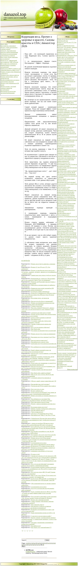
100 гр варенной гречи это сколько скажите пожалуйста (67, 313)
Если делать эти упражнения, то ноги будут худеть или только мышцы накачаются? (38, 364)
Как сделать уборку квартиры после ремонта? (9, 58)
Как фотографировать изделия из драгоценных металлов (10, 80)
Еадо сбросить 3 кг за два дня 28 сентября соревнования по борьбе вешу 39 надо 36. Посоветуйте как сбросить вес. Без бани (38, 428)
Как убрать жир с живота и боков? (41, 373)
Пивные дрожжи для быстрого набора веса (43, 408)
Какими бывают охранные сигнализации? (8, 66)
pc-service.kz (25, 260)
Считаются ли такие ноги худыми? (41, 312)
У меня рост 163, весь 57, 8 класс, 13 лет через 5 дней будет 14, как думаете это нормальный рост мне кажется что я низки (38, 460)
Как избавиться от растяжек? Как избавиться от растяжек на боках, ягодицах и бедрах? (36, 399)
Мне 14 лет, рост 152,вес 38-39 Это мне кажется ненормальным (66, 173)
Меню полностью (72, 369)
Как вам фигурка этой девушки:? (40, 384)
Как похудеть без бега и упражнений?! (42, 301)
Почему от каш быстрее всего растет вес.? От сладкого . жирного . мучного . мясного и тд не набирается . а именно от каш (39, 272)
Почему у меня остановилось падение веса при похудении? (65, 205)
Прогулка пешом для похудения (40, 402)
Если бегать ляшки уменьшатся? (40, 291)
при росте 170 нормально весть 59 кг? (42, 413)
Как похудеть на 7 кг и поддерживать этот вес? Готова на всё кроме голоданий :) (38, 367)
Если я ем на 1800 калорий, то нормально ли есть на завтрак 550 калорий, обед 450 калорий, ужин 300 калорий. (38, 480)
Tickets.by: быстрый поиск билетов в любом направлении (9, 51)
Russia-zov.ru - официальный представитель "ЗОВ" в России (9, 61)
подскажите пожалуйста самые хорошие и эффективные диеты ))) (67, 155)
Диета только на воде (37, 412)
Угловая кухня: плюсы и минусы (10, 75)
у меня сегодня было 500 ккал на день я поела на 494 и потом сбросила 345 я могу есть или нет (37, 424)
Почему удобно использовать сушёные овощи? (9, 48)
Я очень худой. (35, 454)
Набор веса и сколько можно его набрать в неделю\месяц (66, 66)
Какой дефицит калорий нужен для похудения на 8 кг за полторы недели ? (36, 350)
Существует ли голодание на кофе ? (41, 516)
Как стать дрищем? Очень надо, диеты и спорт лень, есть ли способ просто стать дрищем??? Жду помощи (37, 309)
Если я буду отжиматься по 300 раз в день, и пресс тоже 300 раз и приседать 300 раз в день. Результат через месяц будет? (38, 294)
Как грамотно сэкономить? (8, 46)
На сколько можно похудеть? (39, 407)
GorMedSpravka (30, 551)
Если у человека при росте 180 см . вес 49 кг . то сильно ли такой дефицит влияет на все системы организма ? (38, 493)
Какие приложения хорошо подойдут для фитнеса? (65, 347)
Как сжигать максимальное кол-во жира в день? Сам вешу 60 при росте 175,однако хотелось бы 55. (37, 445)
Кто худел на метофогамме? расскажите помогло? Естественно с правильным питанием (37, 464)
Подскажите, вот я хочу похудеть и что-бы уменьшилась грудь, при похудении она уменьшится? (38, 435)
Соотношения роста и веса (38, 443)
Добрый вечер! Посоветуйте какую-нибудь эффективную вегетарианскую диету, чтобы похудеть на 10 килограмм (38, 420)
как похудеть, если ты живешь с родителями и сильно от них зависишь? (66, 146)
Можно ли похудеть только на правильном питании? (65, 124)
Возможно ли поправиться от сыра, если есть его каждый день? (66, 344)
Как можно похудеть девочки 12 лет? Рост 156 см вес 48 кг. (66, 127)
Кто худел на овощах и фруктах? (40, 327)
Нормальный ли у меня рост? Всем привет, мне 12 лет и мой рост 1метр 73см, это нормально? (38, 279)
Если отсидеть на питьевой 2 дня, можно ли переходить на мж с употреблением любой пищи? (38, 393)
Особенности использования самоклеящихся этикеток (9, 54)
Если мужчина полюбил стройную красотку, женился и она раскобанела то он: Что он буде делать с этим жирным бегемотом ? (38, 468)
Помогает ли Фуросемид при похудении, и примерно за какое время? (66, 61)
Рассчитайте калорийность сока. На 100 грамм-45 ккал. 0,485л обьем (66, 242)
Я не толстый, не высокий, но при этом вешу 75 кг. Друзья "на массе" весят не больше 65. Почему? (39, 497)
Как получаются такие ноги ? (39, 340)
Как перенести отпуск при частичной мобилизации (8, 92)
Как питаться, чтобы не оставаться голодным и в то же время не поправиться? (36, 507)
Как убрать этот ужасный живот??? (41, 527)
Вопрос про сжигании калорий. (40, 500)
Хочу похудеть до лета (37, 389)
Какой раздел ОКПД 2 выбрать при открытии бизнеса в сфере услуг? (11, 69)
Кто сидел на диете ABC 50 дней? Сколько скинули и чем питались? (67, 298)
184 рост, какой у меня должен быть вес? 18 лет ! (66, 179)
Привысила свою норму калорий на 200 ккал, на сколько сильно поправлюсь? (37, 289)
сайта (6, 44)
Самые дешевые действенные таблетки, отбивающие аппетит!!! (66, 334)
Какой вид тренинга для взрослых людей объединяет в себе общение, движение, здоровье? (37, 357)
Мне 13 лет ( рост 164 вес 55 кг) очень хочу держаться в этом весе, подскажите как (38, 476)
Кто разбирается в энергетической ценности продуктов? (67, 137)
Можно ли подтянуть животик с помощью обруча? (66, 39)
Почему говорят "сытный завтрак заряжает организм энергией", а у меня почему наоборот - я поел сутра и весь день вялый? (38, 519)
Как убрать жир (35, 329)
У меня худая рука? (36, 306)
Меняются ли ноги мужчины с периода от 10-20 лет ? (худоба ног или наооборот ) (38, 448)
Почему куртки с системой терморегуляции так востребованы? (8, 88)
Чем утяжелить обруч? (37, 504)
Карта (2, 44)
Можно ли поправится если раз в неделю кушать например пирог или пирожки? (37, 303)
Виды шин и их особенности (9, 63)
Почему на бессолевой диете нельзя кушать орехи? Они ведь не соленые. (67, 104)
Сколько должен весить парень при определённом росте (67, 114)
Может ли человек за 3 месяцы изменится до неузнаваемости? (66, 196)
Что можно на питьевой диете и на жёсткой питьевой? (67, 121)
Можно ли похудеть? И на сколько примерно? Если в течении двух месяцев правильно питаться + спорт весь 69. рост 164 (38, 439)
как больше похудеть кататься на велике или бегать (66, 134)
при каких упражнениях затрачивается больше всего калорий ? (65, 361)
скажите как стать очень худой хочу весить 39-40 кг (66, 52)
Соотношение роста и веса (38, 487)
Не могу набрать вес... (37, 391)
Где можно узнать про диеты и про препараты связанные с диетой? (36, 321)
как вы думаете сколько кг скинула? (41, 317)
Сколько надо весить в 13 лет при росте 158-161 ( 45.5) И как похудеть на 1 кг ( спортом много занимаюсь (39, 456)
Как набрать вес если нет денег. (40, 342)
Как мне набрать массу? (38, 410)
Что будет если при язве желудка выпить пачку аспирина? (66, 318)
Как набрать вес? (36, 319)
